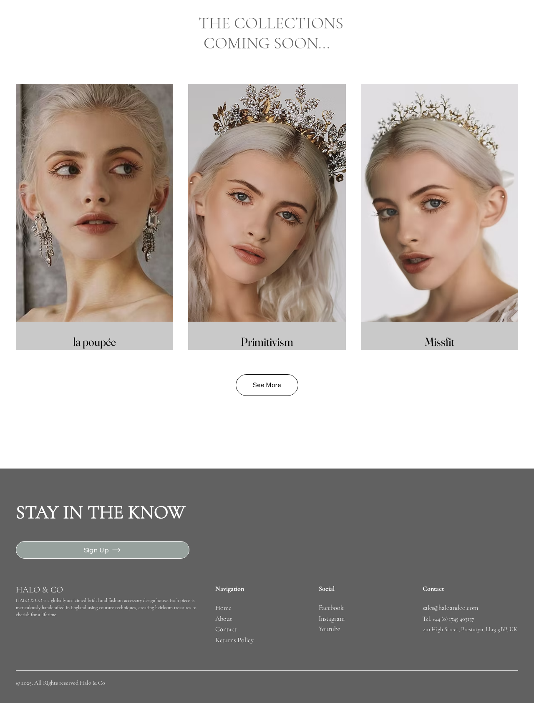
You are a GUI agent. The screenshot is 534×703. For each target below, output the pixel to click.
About (223, 619)
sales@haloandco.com (450, 608)
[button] (267, 385)
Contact (226, 629)
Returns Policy (234, 640)
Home (224, 608)
